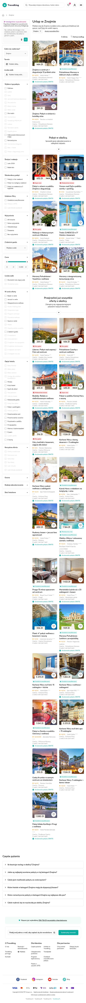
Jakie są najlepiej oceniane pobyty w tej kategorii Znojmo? (32, 872)
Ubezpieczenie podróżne (35, 953)
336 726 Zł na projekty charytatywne (53, 920)
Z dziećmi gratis (11, 242)
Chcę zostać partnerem (61, 947)
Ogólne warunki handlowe (41, 992)
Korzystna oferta (11, 447)
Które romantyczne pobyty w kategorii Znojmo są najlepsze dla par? (37, 895)
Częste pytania (36, 947)
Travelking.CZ (29, 999)
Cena (7, 257)
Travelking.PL (56, 999)
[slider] (7, 261)
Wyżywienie (9, 216)
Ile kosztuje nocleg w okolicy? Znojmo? (23, 864)
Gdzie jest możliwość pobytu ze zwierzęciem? (27, 880)
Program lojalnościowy (35, 958)
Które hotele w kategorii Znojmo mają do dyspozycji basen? (33, 887)
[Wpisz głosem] (21, 39)
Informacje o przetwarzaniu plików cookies (43, 995)
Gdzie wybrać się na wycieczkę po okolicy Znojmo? (29, 902)
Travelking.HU (47, 999)
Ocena (7, 478)
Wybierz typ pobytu (12, 84)
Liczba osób (8, 70)
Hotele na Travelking (47, 947)
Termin (7, 59)
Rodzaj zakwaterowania (14, 485)
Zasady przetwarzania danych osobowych (62, 992)
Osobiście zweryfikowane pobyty (48, 958)
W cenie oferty (10, 292)
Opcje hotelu (10, 361)
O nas (7, 947)
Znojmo (11, 15)
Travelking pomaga (8, 953)
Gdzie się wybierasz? (12, 49)
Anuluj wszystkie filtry (52, 31)
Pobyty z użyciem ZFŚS (35, 965)
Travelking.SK (38, 999)
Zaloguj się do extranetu (74, 947)
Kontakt (7, 957)
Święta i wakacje (11, 159)
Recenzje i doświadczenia (22, 947)
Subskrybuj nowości (68, 932)
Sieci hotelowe (10, 492)
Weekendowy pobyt (12, 175)
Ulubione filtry (10, 196)
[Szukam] (26, 39)
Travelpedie (47, 952)
